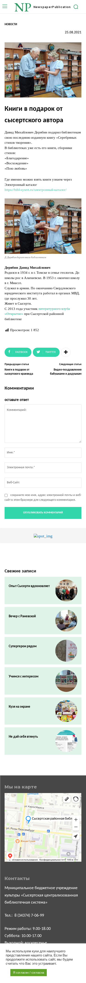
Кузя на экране (19, 707)
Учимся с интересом (24, 676)
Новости (11, 24)
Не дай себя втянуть (23, 737)
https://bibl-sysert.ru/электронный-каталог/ (36, 190)
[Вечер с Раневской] (66, 621)
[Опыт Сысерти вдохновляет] (66, 590)
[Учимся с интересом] (66, 681)
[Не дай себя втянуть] (66, 741)
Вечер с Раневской (22, 616)
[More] (66, 352)
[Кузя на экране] (66, 711)
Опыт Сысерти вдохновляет (29, 586)
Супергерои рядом (23, 646)
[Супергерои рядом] (66, 651)
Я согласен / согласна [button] (28, 972)
